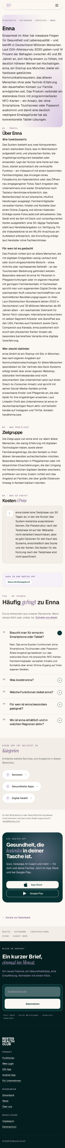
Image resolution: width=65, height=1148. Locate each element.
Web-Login (8, 1063)
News (5, 1100)
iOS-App (6, 1069)
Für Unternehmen (11, 1080)
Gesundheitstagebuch (19, 582)
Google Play (36, 893)
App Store (36, 884)
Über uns (7, 1106)
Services (41, 20)
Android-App (9, 1074)
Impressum (8, 1121)
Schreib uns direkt (46, 617)
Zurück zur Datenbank (18, 917)
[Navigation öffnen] (57, 5)
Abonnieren (33, 1003)
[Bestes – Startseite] (9, 5)
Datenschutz (9, 1126)
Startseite (9, 20)
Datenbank (26, 20)
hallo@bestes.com (11, 821)
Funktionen (8, 1057)
